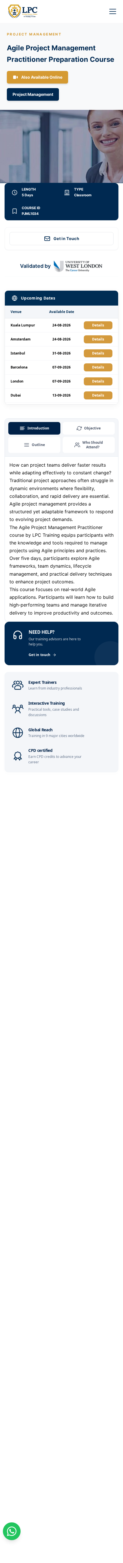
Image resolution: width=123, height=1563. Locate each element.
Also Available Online (41, 77)
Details (98, 325)
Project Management (33, 94)
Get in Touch (66, 238)
